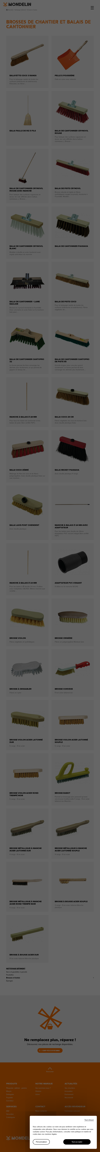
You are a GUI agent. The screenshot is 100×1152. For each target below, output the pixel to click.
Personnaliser (41, 1142)
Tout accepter (77, 1142)
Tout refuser (89, 1120)
